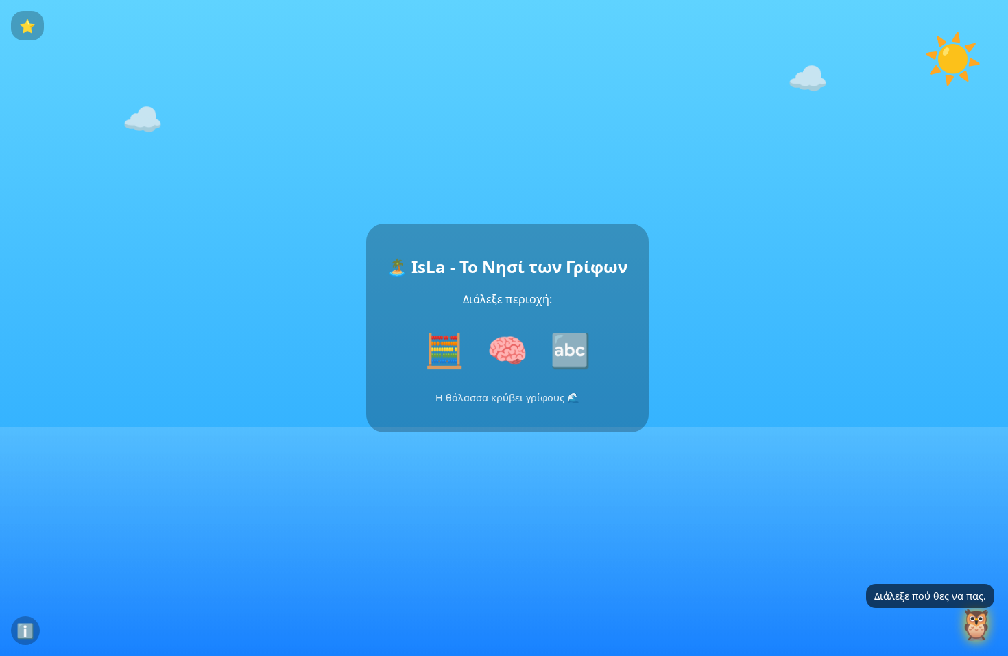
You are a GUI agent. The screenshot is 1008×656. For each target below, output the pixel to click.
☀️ (953, 58)
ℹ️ (25, 630)
